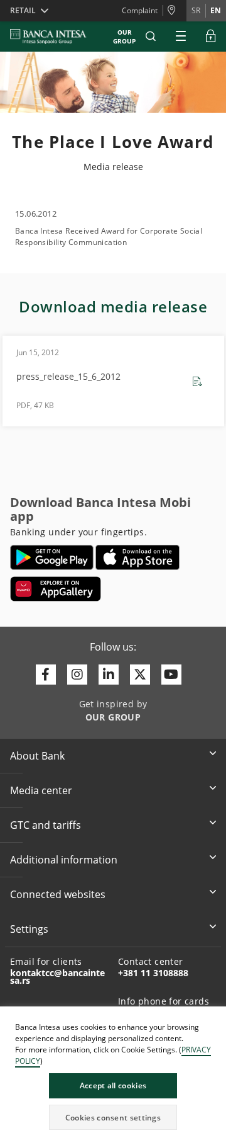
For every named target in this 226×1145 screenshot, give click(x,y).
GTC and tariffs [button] (45, 825)
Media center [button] (41, 790)
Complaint (140, 10)
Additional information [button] (63, 860)
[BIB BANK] (56, 36)
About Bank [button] (37, 756)
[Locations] (174, 10)
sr (195, 10)
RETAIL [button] (23, 10)
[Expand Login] (211, 36)
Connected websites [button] (57, 894)
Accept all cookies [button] (113, 1085)
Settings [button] (29, 929)
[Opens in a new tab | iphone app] (137, 557)
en (215, 10)
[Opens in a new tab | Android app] (52, 557)
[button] (151, 36)
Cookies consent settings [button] (113, 1117)
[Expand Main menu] (181, 36)
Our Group (124, 36)
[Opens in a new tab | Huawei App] (55, 588)
